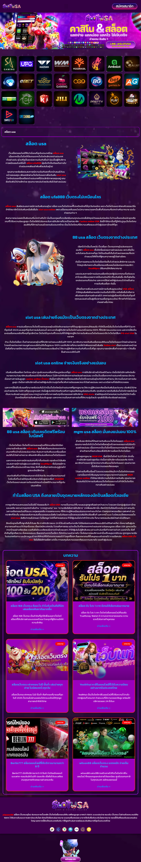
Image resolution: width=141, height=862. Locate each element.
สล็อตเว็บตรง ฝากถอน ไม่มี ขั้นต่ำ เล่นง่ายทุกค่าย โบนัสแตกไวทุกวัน (37, 686)
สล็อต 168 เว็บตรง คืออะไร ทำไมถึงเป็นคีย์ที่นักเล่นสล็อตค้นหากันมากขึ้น (37, 607)
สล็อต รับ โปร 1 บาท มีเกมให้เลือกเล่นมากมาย (103, 606)
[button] (66, 6)
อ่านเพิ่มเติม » (37, 629)
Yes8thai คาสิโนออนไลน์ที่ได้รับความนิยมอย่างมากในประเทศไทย (104, 686)
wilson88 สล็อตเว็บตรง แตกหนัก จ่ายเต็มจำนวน (103, 764)
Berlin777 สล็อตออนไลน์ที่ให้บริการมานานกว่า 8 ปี (37, 764)
